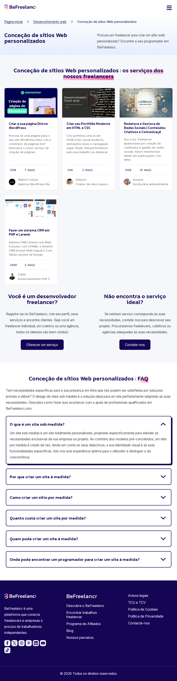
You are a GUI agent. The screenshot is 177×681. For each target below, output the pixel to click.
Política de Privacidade (145, 616)
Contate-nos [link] (135, 345)
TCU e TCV (137, 602)
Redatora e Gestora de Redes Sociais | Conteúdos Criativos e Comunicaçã (145, 127)
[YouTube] (43, 643)
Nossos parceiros (80, 637)
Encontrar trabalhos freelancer (81, 614)
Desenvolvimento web (49, 21)
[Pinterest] (29, 643)
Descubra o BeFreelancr (85, 605)
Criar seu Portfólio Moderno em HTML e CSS (88, 125)
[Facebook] (7, 643)
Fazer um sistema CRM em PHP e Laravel (29, 232)
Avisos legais (138, 595)
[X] (14, 643)
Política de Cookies (143, 609)
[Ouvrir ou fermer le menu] (169, 7)
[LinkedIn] (36, 643)
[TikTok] (7, 650)
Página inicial (13, 21)
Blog (69, 630)
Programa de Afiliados (83, 624)
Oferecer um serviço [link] (42, 345)
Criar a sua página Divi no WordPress (28, 125)
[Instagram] (22, 643)
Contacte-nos (139, 623)
